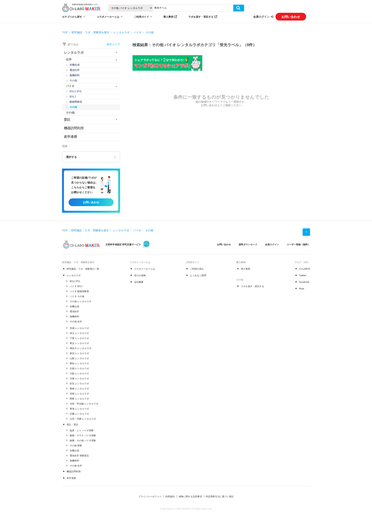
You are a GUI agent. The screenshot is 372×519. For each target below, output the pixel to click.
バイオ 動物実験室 (79, 291)
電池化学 (74, 311)
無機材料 (74, 316)
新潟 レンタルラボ (79, 353)
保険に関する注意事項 (190, 496)
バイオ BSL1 (76, 286)
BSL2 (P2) (75, 281)
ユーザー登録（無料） (298, 244)
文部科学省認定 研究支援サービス (123, 244)
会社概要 (138, 282)
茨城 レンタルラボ (79, 328)
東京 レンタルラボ (79, 343)
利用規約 (170, 496)
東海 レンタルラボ (79, 408)
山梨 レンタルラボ (79, 358)
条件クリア (113, 44)
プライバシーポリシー (150, 496)
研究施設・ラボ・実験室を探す (90, 32)
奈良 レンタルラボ (79, 383)
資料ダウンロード (248, 244)
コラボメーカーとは (144, 268)
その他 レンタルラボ (80, 301)
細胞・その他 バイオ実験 (83, 440)
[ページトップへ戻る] (306, 232)
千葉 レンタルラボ (79, 338)
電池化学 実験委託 (79, 455)
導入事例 (168, 16)
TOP (65, 32)
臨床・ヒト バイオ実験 (82, 430)
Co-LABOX (304, 268)
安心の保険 (140, 275)
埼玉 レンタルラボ (79, 333)
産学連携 (71, 478)
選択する (71, 156)
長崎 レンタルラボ (79, 388)
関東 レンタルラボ (79, 398)
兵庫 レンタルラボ (79, 378)
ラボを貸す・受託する (201, 16)
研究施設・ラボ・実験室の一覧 (83, 268)
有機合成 (74, 306)
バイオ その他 (77, 296)
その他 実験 (76, 445)
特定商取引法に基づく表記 (220, 496)
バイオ (137, 32)
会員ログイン (261, 16)
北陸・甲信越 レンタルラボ (84, 403)
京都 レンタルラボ (79, 368)
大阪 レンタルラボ (79, 373)
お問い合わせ (291, 17)
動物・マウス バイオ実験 (83, 435)
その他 (150, 32)
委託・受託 (72, 424)
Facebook (304, 282)
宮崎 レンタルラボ (79, 393)
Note (301, 288)
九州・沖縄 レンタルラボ (83, 418)
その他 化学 (76, 321)
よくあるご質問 (198, 275)
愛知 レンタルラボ (79, 363)
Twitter (303, 275)
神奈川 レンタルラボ (80, 348)
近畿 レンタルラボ (79, 413)
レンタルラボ (121, 32)
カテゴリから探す (72, 16)
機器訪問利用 (74, 471)
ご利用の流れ (197, 268)
